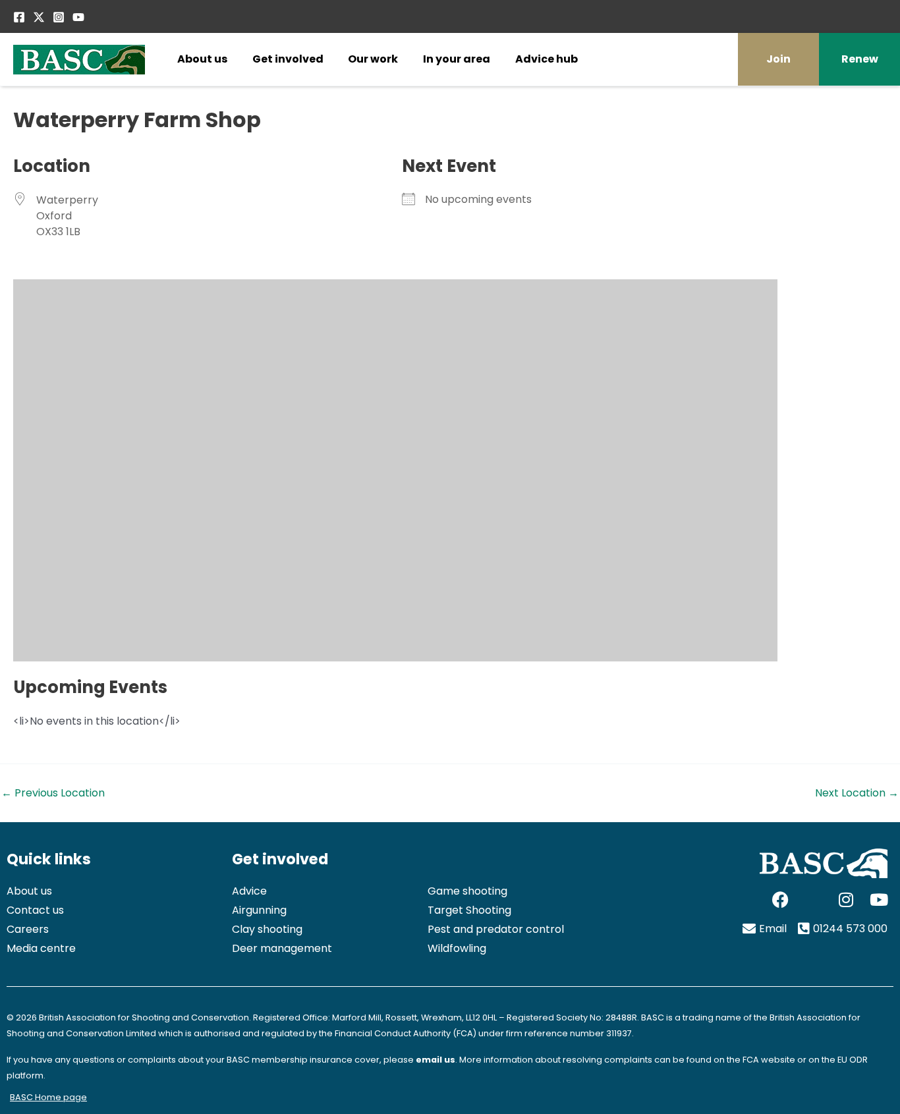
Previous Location (53, 793)
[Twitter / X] (39, 17)
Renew (859, 59)
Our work (373, 59)
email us (435, 1059)
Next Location (857, 793)
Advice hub (546, 59)
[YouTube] (78, 17)
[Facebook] (19, 17)
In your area (456, 59)
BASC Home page (48, 1097)
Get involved (287, 59)
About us (202, 59)
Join (778, 59)
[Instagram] (59, 17)
